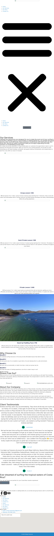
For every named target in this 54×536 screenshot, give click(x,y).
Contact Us (5, 11)
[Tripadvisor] (9, 493)
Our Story (5, 9)
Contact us (4, 482)
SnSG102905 (29, 427)
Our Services (6, 8)
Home (4, 6)
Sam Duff (29, 447)
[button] (27, 66)
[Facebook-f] (1, 493)
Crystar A (29, 471)
